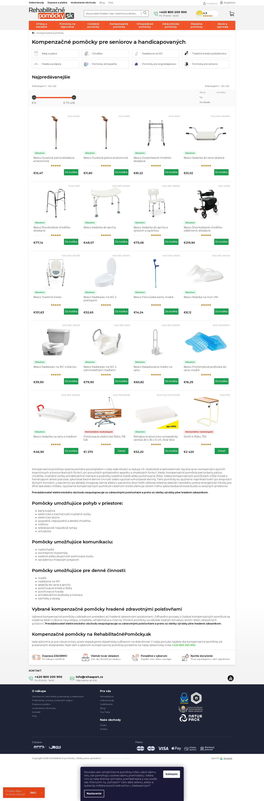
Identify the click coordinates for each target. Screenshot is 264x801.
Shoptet (227, 758)
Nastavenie (94, 793)
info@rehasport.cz (89, 677)
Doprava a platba (57, 2)
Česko (103, 725)
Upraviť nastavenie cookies (116, 758)
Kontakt (36, 712)
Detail (121, 450)
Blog (102, 2)
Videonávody (36, 2)
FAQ (110, 2)
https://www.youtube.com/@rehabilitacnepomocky (231, 678)
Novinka (221, 92)
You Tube (105, 712)
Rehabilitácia (107, 696)
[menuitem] (42, 25)
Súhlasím (172, 774)
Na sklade (205, 102)
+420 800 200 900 (48, 677)
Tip (201, 97)
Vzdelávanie (106, 704)
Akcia (202, 92)
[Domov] (33, 33)
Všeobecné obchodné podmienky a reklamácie (58, 696)
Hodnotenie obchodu (83, 2)
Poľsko (104, 729)
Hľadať (145, 13)
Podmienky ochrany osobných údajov (52, 700)
